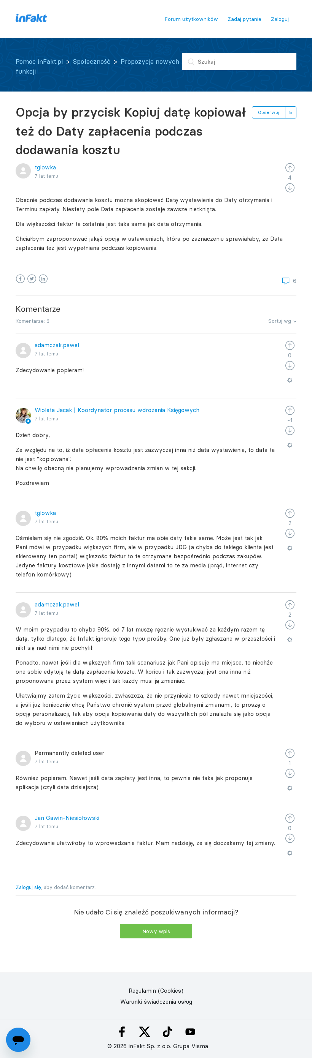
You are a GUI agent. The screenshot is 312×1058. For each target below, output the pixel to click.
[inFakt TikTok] (167, 1031)
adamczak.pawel (57, 345)
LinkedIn (43, 279)
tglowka (45, 167)
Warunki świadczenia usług (156, 1001)
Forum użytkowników (191, 19)
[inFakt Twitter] (144, 1031)
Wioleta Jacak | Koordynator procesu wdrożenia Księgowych (117, 410)
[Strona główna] (31, 20)
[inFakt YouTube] (190, 1031)
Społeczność (91, 61)
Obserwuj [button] (268, 112)
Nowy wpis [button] (156, 931)
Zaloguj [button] (280, 19)
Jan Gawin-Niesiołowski (67, 817)
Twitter (32, 279)
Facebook (20, 279)
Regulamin (142, 990)
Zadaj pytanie (244, 19)
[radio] (289, 167)
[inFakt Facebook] (121, 1031)
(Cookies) (170, 990)
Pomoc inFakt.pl (39, 61)
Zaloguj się (28, 887)
